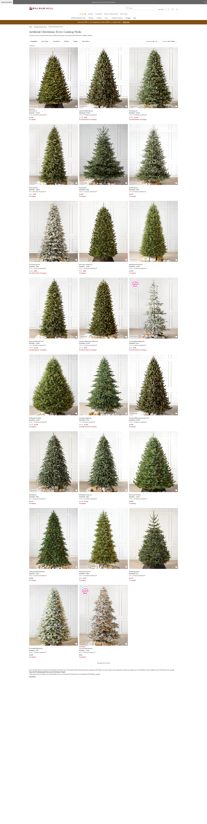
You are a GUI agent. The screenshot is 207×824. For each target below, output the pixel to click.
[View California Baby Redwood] (53, 538)
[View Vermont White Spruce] (103, 77)
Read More (32, 676)
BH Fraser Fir (33, 111)
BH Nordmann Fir (134, 571)
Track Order (161, 9)
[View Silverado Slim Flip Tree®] (53, 308)
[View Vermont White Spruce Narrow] (103, 308)
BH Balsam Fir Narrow (135, 264)
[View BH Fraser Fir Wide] (153, 461)
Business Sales (124, 14)
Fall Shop (82, 14)
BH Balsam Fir (133, 111)
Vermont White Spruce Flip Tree (139, 418)
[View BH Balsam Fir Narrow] (153, 231)
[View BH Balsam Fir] (153, 77)
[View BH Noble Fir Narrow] (103, 461)
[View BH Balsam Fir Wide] (53, 384)
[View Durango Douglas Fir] (103, 384)
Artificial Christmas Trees (78, 18)
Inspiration (90, 14)
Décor (106, 18)
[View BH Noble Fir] (53, 461)
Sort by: (169, 41)
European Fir (83, 187)
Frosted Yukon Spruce (85, 648)
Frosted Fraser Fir (34, 264)
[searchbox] (140, 8)
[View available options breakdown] (46, 115)
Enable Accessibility (6, 2)
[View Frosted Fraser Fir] (53, 231)
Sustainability (98, 14)
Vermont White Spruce (86, 111)
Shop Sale (126, 22)
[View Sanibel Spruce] (153, 154)
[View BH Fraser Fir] (53, 77)
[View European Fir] (103, 154)
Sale (134, 18)
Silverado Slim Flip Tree (36, 341)
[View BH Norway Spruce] (103, 538)
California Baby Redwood (37, 571)
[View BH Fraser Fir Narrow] (103, 231)
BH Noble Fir (33, 495)
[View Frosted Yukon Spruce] (103, 615)
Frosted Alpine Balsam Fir (137, 341)
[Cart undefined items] (177, 9)
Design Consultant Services (111, 14)
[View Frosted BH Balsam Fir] (53, 615)
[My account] (168, 9)
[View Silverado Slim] (53, 154)
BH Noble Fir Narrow (85, 495)
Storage (128, 18)
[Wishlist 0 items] (173, 9)
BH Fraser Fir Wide (135, 495)
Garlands (99, 18)
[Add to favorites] (76, 106)
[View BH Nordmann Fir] (153, 538)
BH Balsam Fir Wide (35, 418)
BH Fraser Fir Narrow (85, 264)
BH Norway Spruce (85, 571)
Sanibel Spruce (133, 187)
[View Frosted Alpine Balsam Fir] (153, 308)
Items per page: (151, 41)
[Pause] (205, 2)
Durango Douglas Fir (85, 418)
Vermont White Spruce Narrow (88, 341)
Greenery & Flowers (117, 18)
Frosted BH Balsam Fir (36, 648)
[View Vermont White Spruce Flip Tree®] (153, 384)
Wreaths (91, 18)
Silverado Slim (33, 187)
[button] (127, 8)
